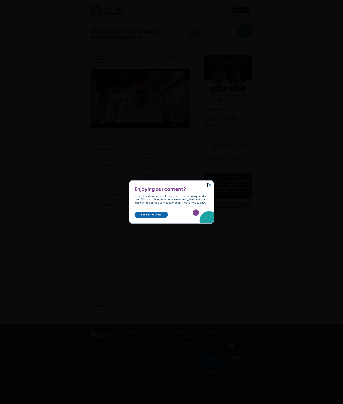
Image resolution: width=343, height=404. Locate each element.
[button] (210, 185)
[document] (171, 202)
